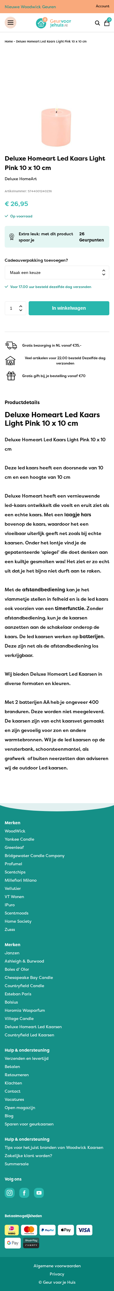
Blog (9, 1115)
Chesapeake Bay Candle (29, 977)
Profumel (13, 863)
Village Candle (19, 1018)
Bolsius (11, 1002)
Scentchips (15, 872)
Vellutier (13, 888)
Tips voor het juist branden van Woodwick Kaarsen (54, 1147)
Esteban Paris (18, 994)
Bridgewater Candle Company (35, 855)
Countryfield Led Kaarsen (29, 1035)
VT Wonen (14, 896)
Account (102, 6)
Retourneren (17, 1074)
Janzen (12, 953)
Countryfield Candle (24, 985)
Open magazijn (20, 1107)
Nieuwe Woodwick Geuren (30, 6)
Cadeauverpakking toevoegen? (36, 260)
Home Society (18, 921)
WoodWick (15, 831)
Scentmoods (16, 913)
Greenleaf (14, 847)
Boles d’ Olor (17, 969)
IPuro (10, 904)
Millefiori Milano (21, 880)
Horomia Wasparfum (25, 1010)
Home (9, 41)
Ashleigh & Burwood (24, 961)
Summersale (17, 1163)
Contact (12, 1091)
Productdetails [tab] (22, 402)
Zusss (10, 929)
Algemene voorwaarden (57, 1265)
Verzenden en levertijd (27, 1058)
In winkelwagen (69, 308)
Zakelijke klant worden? (28, 1155)
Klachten (13, 1083)
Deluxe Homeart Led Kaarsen (33, 1026)
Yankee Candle (19, 839)
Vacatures (14, 1099)
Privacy (57, 1274)
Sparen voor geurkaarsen (29, 1124)
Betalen (12, 1066)
